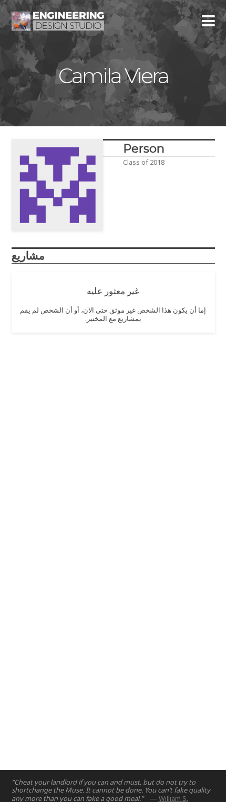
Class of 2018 (144, 162)
